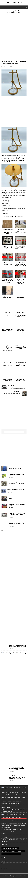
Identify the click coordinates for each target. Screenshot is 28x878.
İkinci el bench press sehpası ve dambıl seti (15, 490)
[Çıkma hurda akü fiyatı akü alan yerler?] (4, 500)
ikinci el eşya (11, 11)
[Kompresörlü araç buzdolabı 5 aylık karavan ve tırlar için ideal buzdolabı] (4, 507)
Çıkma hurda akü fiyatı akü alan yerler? (17, 497)
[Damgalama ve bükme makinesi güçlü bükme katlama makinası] (4, 753)
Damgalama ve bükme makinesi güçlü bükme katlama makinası (17, 751)
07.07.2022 (5, 66)
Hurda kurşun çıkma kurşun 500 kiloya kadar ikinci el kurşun (17, 482)
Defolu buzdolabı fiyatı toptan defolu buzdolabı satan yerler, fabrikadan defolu (17, 874)
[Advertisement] (14, 37)
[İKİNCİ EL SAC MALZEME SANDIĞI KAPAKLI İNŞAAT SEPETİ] (4, 470)
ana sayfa (5, 11)
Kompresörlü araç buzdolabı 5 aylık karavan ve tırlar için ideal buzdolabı (17, 506)
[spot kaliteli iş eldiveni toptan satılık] (3, 477)
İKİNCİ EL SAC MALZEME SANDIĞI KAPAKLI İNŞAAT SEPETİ (17, 467)
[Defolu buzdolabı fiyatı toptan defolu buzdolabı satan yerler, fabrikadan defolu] (4, 875)
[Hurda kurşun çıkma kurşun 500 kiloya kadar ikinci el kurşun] (4, 485)
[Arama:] (14, 432)
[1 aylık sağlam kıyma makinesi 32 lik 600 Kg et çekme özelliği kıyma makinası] (4, 516)
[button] (26, 7)
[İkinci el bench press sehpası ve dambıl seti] (3, 492)
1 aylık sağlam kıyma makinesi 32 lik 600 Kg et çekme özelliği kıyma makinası (18, 515)
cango (11, 66)
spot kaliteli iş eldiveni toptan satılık (16, 475)
